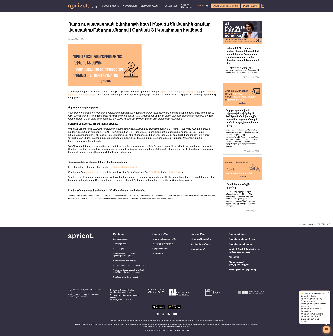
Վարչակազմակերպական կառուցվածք (129, 265)
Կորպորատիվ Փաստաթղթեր (125, 260)
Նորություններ (130, 6)
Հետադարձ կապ (237, 234)
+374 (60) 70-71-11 (156, 290)
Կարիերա (234, 257)
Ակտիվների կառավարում (162, 244)
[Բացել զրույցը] (326, 329)
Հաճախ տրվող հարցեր (240, 244)
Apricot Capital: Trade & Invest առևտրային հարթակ (245, 250)
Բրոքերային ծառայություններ (164, 239)
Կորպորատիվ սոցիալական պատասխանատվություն (124, 254)
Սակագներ (157, 254)
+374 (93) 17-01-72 (156, 292)
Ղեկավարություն (120, 244)
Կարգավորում (170, 6)
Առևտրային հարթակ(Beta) (225, 6)
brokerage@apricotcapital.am (123, 300)
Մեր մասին (94, 6)
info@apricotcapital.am (120, 292)
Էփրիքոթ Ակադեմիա (186, 6)
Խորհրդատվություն (160, 249)
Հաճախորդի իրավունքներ (242, 239)
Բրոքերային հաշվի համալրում (125, 277)
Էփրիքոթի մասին (120, 239)
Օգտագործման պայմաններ (242, 270)
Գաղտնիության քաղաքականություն (239, 263)
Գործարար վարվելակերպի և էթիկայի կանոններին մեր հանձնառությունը (128, 271)
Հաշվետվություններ (149, 6)
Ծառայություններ (110, 6)
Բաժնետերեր (118, 249)
